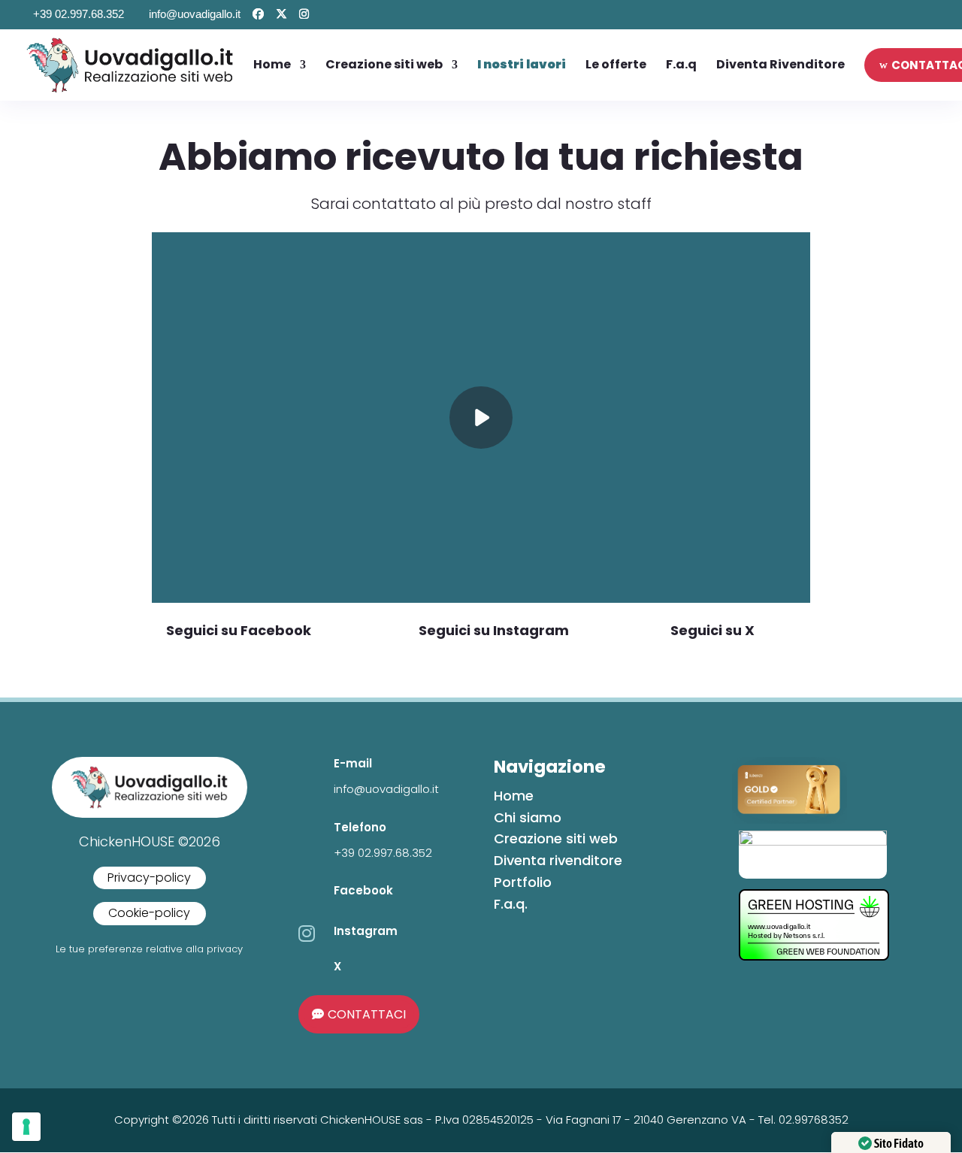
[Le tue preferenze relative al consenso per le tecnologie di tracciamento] (26, 1126)
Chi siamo (527, 817)
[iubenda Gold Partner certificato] (789, 819)
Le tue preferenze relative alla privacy (149, 949)
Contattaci (367, 1014)
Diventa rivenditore (558, 860)
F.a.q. (511, 903)
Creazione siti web (556, 838)
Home (514, 795)
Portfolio (523, 882)
